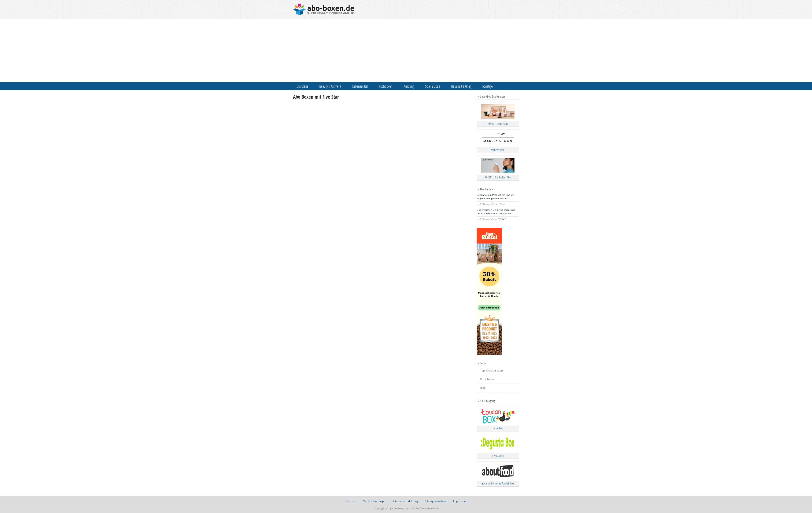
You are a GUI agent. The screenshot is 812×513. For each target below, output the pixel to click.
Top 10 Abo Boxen (491, 370)
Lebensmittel (360, 86)
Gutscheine (487, 379)
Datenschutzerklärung (405, 501)
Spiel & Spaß (432, 86)
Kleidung (408, 86)
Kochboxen (385, 86)
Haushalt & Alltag (461, 86)
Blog (483, 388)
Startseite (302, 86)
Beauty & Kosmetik (330, 86)
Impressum (459, 501)
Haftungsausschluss (435, 501)
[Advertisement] (406, 50)
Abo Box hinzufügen (374, 501)
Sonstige (487, 86)
